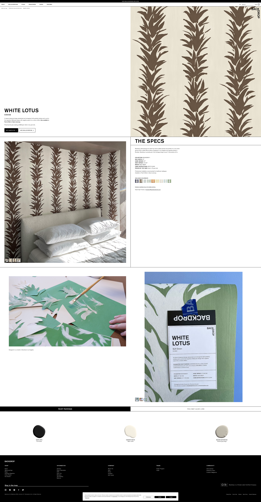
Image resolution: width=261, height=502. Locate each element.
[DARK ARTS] (39, 431)
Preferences (148, 497)
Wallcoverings (4, 8)
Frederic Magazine (212, 472)
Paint (6, 468)
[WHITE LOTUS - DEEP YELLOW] (153, 181)
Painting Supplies (10, 473)
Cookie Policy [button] (114, 496)
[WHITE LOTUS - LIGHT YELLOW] (157, 181)
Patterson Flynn (211, 470)
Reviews (59, 475)
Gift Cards (111, 475)
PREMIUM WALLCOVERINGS (15, 8)
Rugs (6, 471)
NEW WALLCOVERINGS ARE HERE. (130, 1)
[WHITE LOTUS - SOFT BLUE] (165, 181)
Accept (171, 497)
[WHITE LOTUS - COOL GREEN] (149, 181)
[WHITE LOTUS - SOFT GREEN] (169, 181)
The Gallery (60, 476)
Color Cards (8, 475)
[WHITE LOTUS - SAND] (161, 181)
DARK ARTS (39, 440)
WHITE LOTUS (26, 8)
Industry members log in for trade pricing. (145, 187)
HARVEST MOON (130, 440)
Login (157, 470)
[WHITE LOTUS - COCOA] (141, 181)
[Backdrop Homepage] (256, 18)
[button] (5, 202)
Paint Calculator (61, 470)
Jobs (109, 470)
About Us (110, 468)
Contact (110, 473)
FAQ (58, 471)
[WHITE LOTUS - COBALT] (136, 181)
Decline (159, 497)
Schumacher (210, 468)
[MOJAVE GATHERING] (222, 431)
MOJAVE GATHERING (221, 440)
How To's (59, 473)
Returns (59, 478)
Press (109, 471)
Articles (59, 468)
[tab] (65, 409)
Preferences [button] (87, 497)
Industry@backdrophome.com (153, 189)
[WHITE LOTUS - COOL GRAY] (145, 181)
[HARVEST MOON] (130, 431)
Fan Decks (8, 476)
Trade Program (160, 468)
